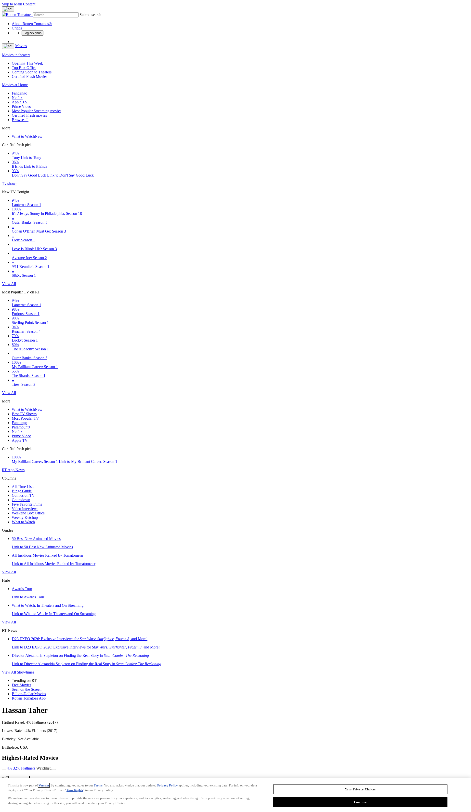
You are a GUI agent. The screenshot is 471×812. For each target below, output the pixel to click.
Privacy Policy (167, 785)
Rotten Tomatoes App (29, 698)
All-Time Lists (23, 486)
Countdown (21, 500)
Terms (98, 785)
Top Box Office (24, 68)
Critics (17, 28)
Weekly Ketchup (25, 517)
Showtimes (25, 672)
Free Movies (21, 685)
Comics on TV (23, 495)
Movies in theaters (16, 55)
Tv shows (9, 183)
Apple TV (20, 102)
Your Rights (74, 790)
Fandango (19, 93)
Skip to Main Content (18, 4)
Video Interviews (25, 509)
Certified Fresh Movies (29, 76)
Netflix (17, 98)
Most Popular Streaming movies (36, 111)
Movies (21, 46)
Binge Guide (22, 491)
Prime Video (21, 106)
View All (9, 284)
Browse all (20, 120)
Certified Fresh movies (29, 115)
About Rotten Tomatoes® (32, 24)
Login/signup (32, 33)
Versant (44, 785)
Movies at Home (15, 85)
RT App (8, 470)
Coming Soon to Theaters (32, 72)
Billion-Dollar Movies (29, 694)
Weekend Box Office (28, 513)
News (20, 470)
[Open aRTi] (8, 9)
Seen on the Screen (26, 689)
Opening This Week (27, 63)
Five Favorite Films (27, 504)
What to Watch (27, 136)
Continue (360, 802)
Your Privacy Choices (360, 789)
